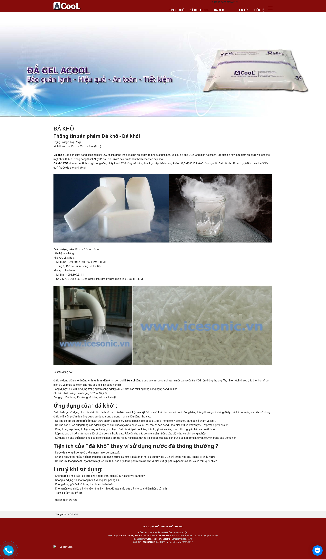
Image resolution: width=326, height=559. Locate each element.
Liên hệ (259, 10)
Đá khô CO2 (60, 163)
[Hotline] (8, 550)
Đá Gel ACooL (199, 10)
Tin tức (244, 10)
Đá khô (219, 10)
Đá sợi (131, 380)
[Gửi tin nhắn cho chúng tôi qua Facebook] (317, 550)
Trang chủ (177, 10)
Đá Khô (73, 499)
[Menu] (270, 8)
